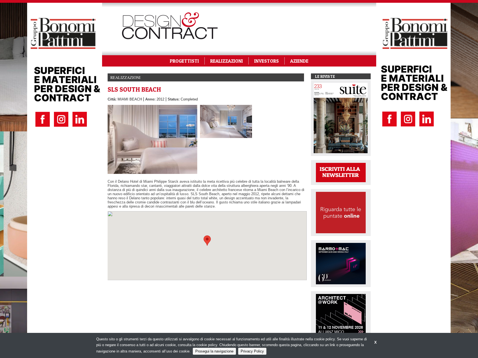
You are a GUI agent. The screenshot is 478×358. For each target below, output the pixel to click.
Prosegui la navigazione (214, 351)
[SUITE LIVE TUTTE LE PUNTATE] (341, 212)
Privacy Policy (252, 351)
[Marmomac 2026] (341, 263)
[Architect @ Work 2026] (341, 314)
